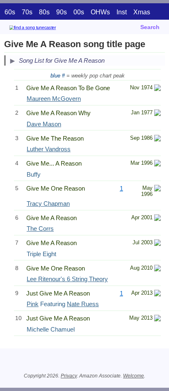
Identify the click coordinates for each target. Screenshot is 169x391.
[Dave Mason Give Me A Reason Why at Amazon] (157, 113)
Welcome (133, 376)
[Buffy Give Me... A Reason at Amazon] (157, 164)
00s (78, 12)
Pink (33, 303)
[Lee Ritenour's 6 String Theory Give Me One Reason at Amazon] (157, 269)
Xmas (141, 12)
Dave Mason (44, 123)
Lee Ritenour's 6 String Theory (67, 278)
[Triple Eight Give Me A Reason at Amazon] (157, 243)
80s (44, 12)
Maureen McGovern (54, 98)
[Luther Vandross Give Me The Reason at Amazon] (157, 139)
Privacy (69, 376)
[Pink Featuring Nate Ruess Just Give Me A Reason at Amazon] (157, 294)
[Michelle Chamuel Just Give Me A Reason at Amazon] (157, 319)
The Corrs (40, 228)
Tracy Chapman (48, 203)
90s (61, 12)
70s (27, 12)
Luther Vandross (49, 148)
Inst (121, 12)
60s (10, 12)
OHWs (100, 12)
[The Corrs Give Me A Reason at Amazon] (157, 218)
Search (150, 27)
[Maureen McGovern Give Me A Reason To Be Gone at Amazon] (157, 88)
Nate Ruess (83, 303)
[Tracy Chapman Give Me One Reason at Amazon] (157, 189)
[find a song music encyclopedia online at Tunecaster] (44, 28)
